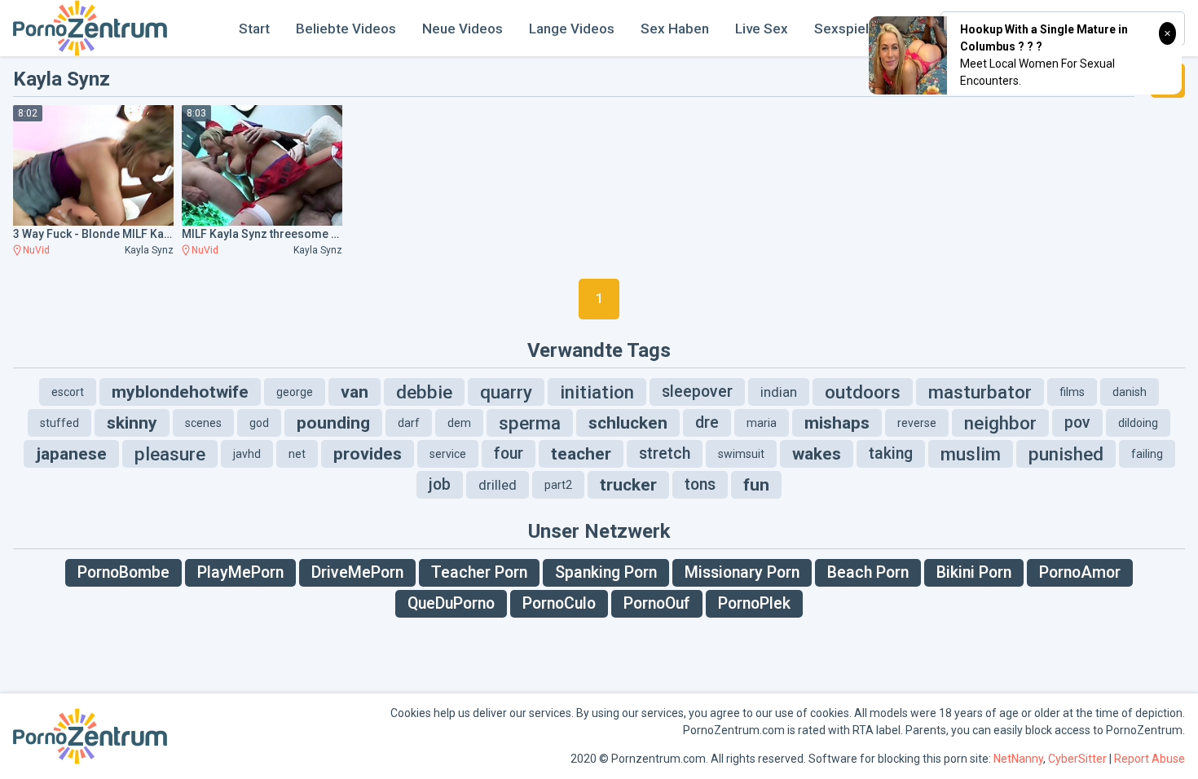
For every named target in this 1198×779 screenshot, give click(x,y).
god (259, 422)
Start (254, 28)
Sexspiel (841, 28)
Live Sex (761, 28)
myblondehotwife (180, 392)
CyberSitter (1077, 758)
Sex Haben (675, 28)
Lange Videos (571, 28)
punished (1065, 453)
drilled (497, 485)
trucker (628, 485)
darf (409, 422)
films (1072, 391)
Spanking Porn (606, 572)
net (297, 453)
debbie (424, 392)
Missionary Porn (742, 572)
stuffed (59, 422)
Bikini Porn (973, 572)
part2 (558, 484)
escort (67, 391)
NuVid (36, 250)
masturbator (980, 392)
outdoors (863, 392)
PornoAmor (1080, 572)
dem (459, 422)
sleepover (697, 391)
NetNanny (1018, 758)
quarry (506, 392)
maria (762, 422)
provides (367, 454)
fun (756, 485)
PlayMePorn (240, 572)
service (447, 453)
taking (891, 453)
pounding (333, 423)
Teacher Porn (479, 572)
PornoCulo (559, 603)
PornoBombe (123, 572)
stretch (664, 453)
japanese (71, 454)
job (440, 484)
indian (778, 392)
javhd (247, 453)
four (508, 453)
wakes (816, 454)
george (294, 391)
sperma (530, 423)
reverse (916, 422)
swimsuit (741, 453)
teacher (581, 454)
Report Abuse (1149, 758)
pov (1077, 422)
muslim (970, 453)
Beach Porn (868, 572)
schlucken (627, 423)
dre (707, 422)
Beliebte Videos (346, 28)
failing (1147, 453)
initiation (597, 392)
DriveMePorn (357, 572)
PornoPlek (754, 603)
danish (1129, 391)
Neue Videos (462, 28)
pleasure (169, 453)
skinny (132, 423)
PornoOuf (656, 603)
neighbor (1000, 423)
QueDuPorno (451, 603)
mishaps (837, 423)
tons (700, 484)
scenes (203, 422)
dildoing (1138, 422)
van (354, 392)
